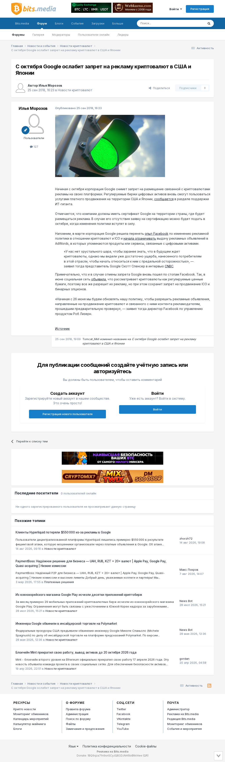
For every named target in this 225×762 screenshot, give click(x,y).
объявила (98, 279)
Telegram (123, 724)
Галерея (38, 34)
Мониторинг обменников (31, 714)
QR (146, 755)
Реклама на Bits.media (183, 714)
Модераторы (61, 34)
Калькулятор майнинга (29, 724)
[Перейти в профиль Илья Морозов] (20, 88)
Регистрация (200, 9)
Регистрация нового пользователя (68, 414)
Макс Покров (189, 569)
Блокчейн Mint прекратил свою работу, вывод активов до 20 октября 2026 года (76, 652)
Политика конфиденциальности (107, 746)
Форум (42, 23)
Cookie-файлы (145, 746)
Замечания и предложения (85, 728)
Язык (73, 746)
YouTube (123, 728)
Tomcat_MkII (90, 339)
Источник (62, 328)
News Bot (186, 601)
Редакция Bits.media (181, 719)
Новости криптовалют (75, 90)
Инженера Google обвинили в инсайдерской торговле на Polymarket (66, 623)
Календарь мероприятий (31, 719)
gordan (184, 658)
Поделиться (160, 88)
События (77, 23)
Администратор (178, 709)
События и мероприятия (184, 728)
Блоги (59, 23)
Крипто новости (24, 709)
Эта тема (192, 23)
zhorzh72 (186, 538)
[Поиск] (209, 23)
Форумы (18, 34)
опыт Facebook (156, 233)
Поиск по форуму (78, 719)
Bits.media (22, 23)
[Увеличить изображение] (110, 145)
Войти (174, 9)
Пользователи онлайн (93, 34)
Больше (117, 23)
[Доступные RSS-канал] (209, 686)
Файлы (71, 724)
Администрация (77, 714)
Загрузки (97, 23)
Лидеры (123, 34)
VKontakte (124, 719)
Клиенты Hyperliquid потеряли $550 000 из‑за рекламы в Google (63, 532)
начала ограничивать (139, 238)
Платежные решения (59, 582)
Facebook (123, 714)
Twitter (121, 709)
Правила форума (78, 709)
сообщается (164, 199)
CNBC (169, 266)
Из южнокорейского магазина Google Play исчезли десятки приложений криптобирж (79, 594)
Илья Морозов (50, 85)
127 (35, 146)
